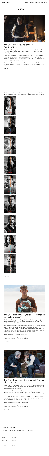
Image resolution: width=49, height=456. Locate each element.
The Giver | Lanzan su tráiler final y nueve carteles (18, 46)
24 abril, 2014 (6, 341)
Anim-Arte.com (6, 2)
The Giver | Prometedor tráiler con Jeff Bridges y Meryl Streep (24, 381)
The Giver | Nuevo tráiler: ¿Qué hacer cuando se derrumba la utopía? (24, 316)
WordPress (44, 453)
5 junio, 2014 (6, 276)
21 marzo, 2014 (7, 409)
